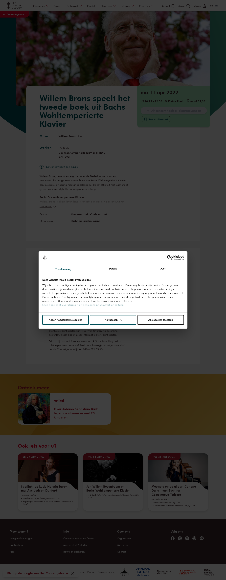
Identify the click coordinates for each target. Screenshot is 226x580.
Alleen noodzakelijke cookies (65, 319)
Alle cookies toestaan (160, 319)
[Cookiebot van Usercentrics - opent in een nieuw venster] (169, 257)
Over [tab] (162, 268)
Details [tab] (113, 268)
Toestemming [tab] (63, 269)
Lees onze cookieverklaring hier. (62, 305)
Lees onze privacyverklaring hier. (103, 305)
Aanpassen (111, 319)
